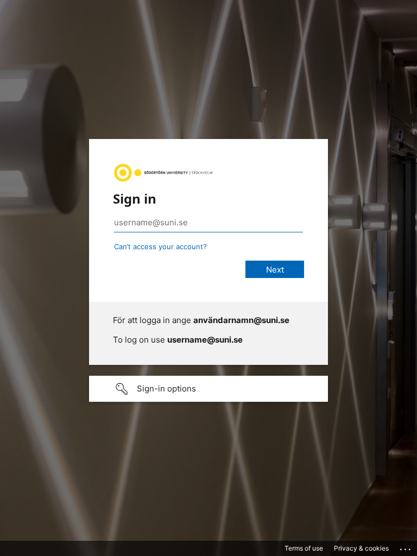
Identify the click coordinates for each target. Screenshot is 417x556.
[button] (208, 389)
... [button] (406, 546)
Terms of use (304, 548)
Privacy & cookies (361, 548)
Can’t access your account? (160, 246)
